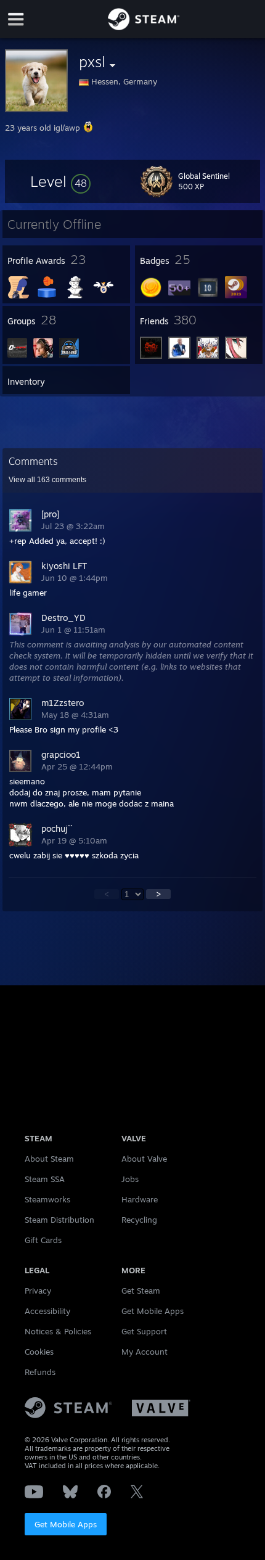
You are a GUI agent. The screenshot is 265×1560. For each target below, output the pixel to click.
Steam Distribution (59, 1220)
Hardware (139, 1199)
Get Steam (140, 1290)
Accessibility (47, 1311)
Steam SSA (45, 1179)
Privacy (38, 1290)
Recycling (139, 1220)
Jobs (130, 1179)
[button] (60, 181)
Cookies (39, 1352)
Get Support (144, 1331)
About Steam (49, 1159)
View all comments (47, 479)
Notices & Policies (58, 1331)
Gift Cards (43, 1240)
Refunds (40, 1372)
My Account (144, 1352)
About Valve (144, 1159)
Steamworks (47, 1199)
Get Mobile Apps (66, 1524)
